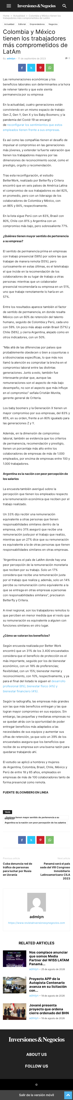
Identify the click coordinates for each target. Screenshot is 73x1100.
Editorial (22, 24)
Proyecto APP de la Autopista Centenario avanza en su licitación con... (48, 984)
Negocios (53, 24)
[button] (9, 6)
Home (6, 15)
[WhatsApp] (50, 68)
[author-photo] (36, 911)
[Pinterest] (40, 68)
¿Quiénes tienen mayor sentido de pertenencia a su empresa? (32, 817)
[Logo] (36, 1043)
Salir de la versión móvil (36, 1095)
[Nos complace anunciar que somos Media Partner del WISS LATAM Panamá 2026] (14, 959)
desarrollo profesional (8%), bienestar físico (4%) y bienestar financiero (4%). (34, 686)
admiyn (11, 58)
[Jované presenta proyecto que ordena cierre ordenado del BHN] (14, 1012)
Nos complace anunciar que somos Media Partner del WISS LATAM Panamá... (49, 958)
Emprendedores (37, 24)
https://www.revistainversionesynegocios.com (36, 922)
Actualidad (19, 15)
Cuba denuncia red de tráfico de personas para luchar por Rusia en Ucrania (17, 869)
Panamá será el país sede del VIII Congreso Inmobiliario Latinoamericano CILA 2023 (55, 871)
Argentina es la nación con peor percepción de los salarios (35, 822)
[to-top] (68, 1093)
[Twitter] (31, 68)
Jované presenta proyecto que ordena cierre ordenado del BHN (49, 1009)
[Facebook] (22, 68)
